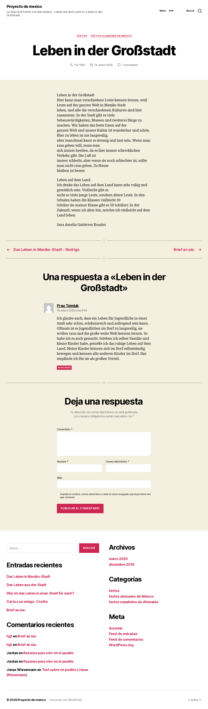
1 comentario (130, 65)
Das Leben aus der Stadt (26, 585)
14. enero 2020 (103, 65)
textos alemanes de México (111, 35)
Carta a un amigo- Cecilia (26, 602)
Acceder (116, 628)
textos (81, 35)
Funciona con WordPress (66, 700)
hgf (9, 636)
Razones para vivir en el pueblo (48, 653)
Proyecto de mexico (24, 6)
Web (59, 477)
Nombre (62, 461)
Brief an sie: (16, 610)
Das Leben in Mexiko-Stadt (28, 577)
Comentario (64, 429)
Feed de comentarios (126, 639)
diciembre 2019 (121, 564)
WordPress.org (121, 645)
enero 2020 (118, 559)
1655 (82, 65)
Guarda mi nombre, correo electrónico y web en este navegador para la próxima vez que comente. (105, 496)
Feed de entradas (123, 634)
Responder (64, 367)
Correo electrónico (117, 461)
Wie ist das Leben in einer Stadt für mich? (40, 593)
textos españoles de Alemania (133, 602)
